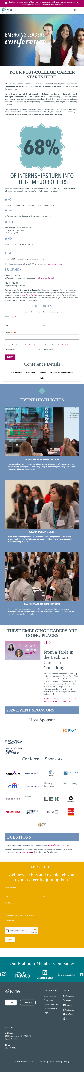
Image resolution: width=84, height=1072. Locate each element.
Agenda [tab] (42, 373)
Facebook (70, 996)
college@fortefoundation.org (58, 845)
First (6, 325)
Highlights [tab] (16, 373)
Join (11, 1002)
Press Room (48, 1000)
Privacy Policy (54, 1062)
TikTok (68, 1019)
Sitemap (66, 1062)
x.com (68, 1001)
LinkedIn (69, 1005)
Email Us (42, 1062)
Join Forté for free (29, 295)
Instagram (70, 1010)
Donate (28, 1002)
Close (78, 3)
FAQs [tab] (42, 378)
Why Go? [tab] (30, 373)
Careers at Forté (50, 1009)
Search (75, 10)
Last (44, 325)
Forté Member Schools (44, 278)
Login (46, 1013)
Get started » (57, 5)
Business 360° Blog (51, 1004)
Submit (10, 357)
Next (50, 642)
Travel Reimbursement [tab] (61, 373)
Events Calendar (50, 996)
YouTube (69, 1014)
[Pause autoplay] (47, 642)
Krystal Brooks (26, 852)
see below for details (53, 264)
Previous (44, 642)
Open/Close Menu (80, 11)
